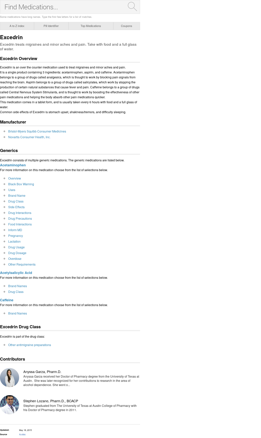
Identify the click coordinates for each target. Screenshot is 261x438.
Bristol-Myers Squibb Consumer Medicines (37, 131)
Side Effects (16, 207)
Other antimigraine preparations (29, 345)
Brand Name (16, 195)
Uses (11, 190)
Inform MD (15, 230)
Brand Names (17, 286)
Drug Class (16, 201)
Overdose (14, 258)
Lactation (14, 241)
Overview (14, 178)
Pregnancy (15, 235)
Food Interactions (20, 224)
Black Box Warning (21, 184)
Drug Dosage (17, 253)
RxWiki (22, 434)
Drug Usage (16, 247)
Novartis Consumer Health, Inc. (29, 137)
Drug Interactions (19, 212)
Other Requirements (22, 264)
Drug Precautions (20, 218)
